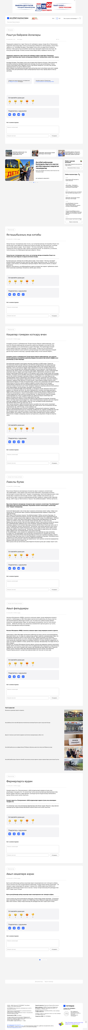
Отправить (54, 135)
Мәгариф (10, 30)
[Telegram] (18, 114)
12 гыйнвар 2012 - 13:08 (10, 785)
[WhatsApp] (23, 114)
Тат (59, 18)
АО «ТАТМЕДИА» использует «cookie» (15, 1025)
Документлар (39, 981)
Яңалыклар (11, 229)
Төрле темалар (49, 981)
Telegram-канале (13, 81)
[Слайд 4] (35, 182)
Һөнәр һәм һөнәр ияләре (15, 477)
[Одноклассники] (14, 114)
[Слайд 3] (33, 182)
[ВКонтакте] (9, 114)
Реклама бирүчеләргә (13, 22)
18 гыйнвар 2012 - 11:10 (10, 239)
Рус (53, 18)
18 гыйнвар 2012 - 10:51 (10, 486)
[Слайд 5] (37, 182)
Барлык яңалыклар (73, 221)
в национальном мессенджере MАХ (45, 81)
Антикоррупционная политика (14, 1024)
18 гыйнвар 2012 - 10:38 (10, 612)
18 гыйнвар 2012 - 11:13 (10, 39)
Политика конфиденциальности (14, 1027)
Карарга (75, 1026)
